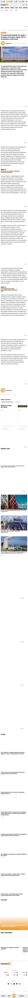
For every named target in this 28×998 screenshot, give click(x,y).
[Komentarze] (14, 991)
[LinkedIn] (14, 984)
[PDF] (15, 394)
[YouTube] (17, 984)
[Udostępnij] (26, 991)
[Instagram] (19, 984)
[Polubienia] (2, 991)
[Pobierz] (25, 43)
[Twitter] (11, 984)
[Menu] (26, 5)
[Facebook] (8, 984)
